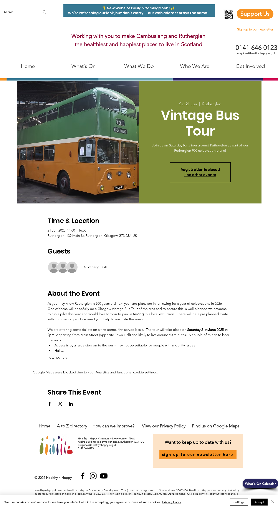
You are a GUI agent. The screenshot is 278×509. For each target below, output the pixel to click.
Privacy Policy (171, 502)
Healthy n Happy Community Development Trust (106, 438)
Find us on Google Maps (216, 425)
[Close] (272, 502)
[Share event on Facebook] (50, 404)
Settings (239, 502)
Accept (259, 502)
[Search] (44, 12)
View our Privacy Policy (164, 425)
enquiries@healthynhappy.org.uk (256, 53)
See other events (200, 174)
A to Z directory (72, 425)
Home (44, 425)
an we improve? (119, 425)
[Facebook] (82, 475)
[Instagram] (93, 475)
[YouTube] (103, 475)
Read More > (58, 358)
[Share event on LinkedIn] (71, 404)
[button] (260, 483)
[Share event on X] (60, 404)
